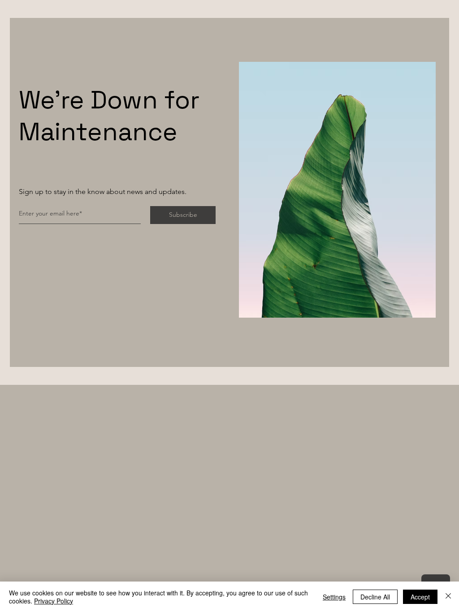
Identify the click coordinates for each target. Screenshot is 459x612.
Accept (420, 596)
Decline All (375, 596)
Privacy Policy (53, 600)
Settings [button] (334, 596)
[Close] (448, 597)
